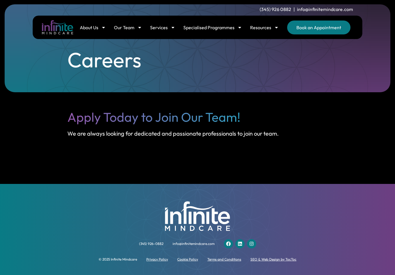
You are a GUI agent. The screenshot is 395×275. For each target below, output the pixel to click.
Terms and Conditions (224, 259)
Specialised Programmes (209, 27)
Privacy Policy (157, 259)
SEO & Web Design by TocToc (273, 259)
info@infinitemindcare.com (325, 9)
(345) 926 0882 (275, 9)
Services (159, 27)
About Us (89, 27)
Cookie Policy (187, 259)
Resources (260, 27)
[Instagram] (251, 243)
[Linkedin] (240, 243)
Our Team (124, 27)
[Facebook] (228, 243)
